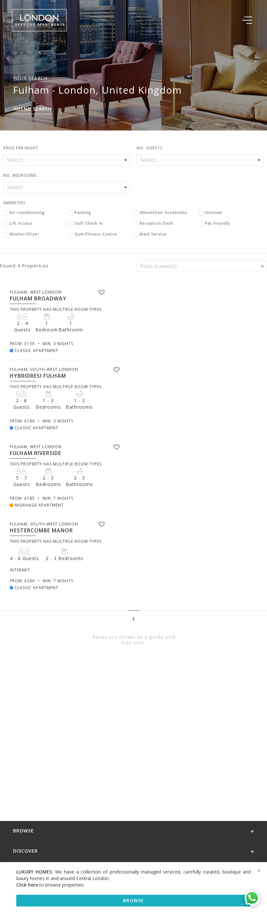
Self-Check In (89, 223)
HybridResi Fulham (38, 375)
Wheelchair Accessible (163, 213)
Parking (83, 213)
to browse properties (50, 885)
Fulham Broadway (38, 298)
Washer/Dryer (24, 234)
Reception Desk (156, 223)
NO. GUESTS (150, 148)
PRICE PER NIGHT (20, 148)
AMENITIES (14, 203)
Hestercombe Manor (41, 530)
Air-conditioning (27, 213)
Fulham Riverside (35, 453)
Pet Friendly (217, 223)
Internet (213, 213)
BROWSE (133, 900)
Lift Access (21, 223)
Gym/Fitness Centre (96, 234)
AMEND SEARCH (32, 109)
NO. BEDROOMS (20, 176)
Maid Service (153, 234)
